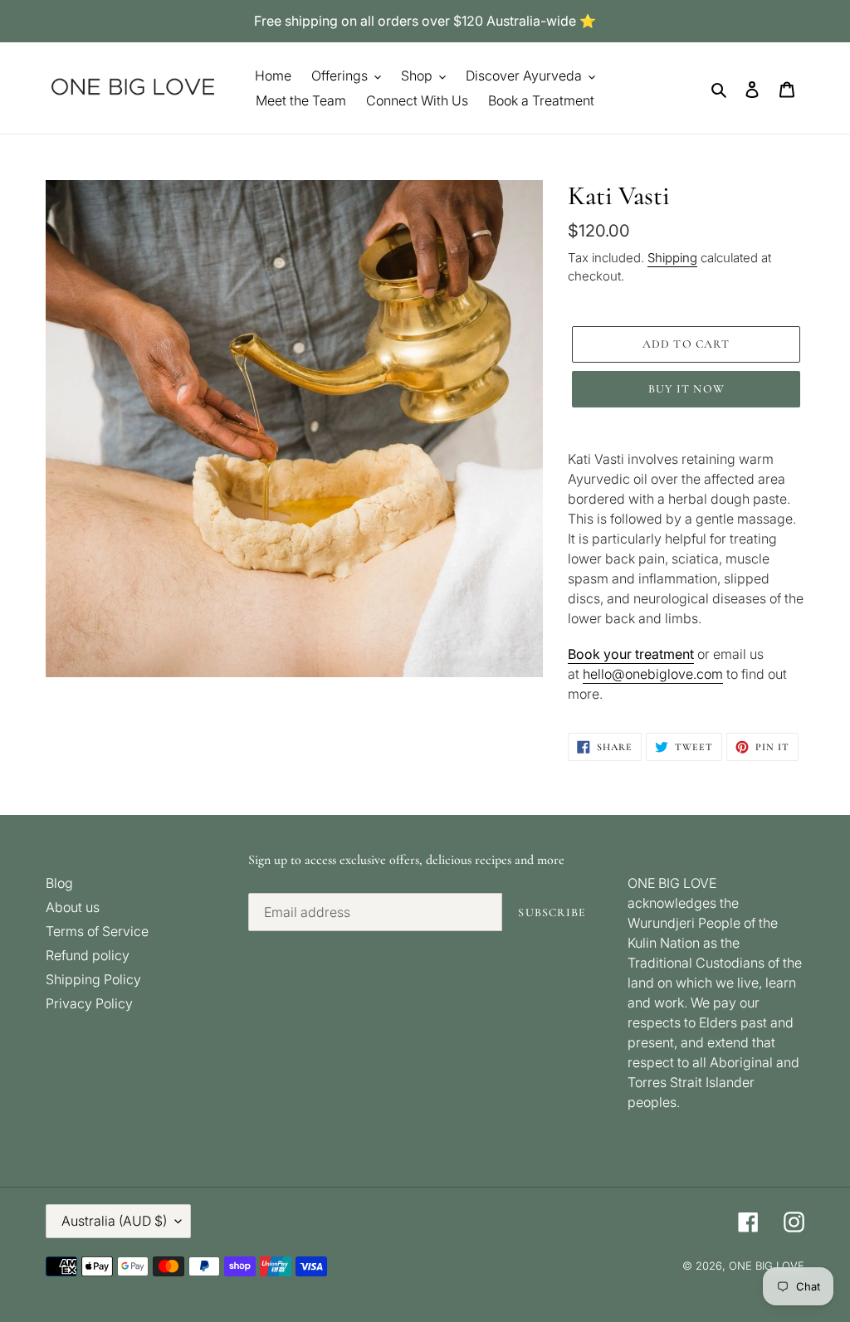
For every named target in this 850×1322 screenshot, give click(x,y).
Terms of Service (97, 931)
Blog (59, 883)
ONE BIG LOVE (766, 1265)
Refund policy (87, 955)
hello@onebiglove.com (653, 674)
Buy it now (686, 389)
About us (73, 907)
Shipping (672, 258)
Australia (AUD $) (114, 1220)
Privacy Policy (89, 1003)
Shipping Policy (93, 979)
